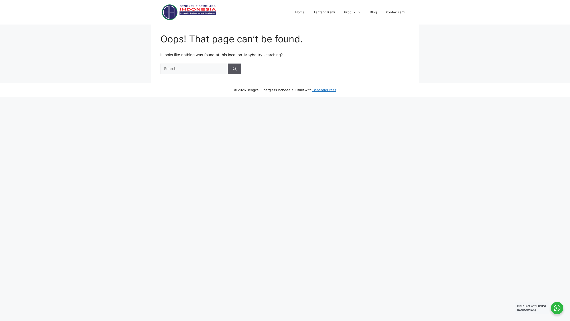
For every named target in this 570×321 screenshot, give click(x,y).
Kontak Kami (395, 12)
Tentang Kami (324, 12)
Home (300, 12)
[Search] (234, 69)
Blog (373, 12)
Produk (349, 12)
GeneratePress (324, 90)
